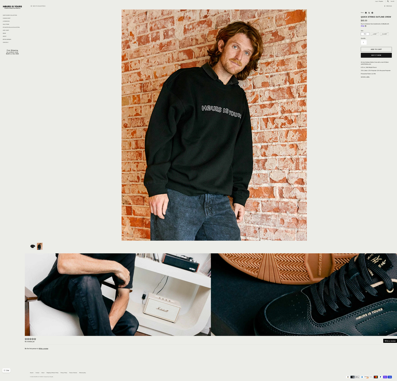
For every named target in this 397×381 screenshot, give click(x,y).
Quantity (363, 38)
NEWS (4, 33)
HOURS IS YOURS (38, 376)
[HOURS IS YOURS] (12, 7)
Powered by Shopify (48, 376)
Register (381, 1)
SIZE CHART (6, 30)
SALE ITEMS (6, 24)
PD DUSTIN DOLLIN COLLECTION (11, 27)
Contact (37, 372)
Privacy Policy (64, 372)
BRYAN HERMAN (7, 39)
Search (31, 372)
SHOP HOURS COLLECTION (10, 15)
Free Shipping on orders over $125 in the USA (12, 52)
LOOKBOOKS (6, 21)
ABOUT (4, 36)
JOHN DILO (5, 42)
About (42, 372)
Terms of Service (73, 372)
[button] (34, 125)
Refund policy (82, 372)
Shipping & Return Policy (52, 372)
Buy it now (376, 55)
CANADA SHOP (6, 18)
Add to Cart (376, 49)
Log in (376, 1)
